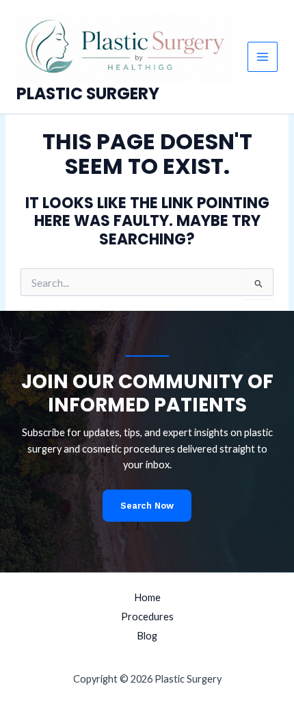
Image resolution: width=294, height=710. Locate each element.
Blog (147, 636)
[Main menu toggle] (263, 57)
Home (147, 597)
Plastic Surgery (87, 93)
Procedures (147, 616)
